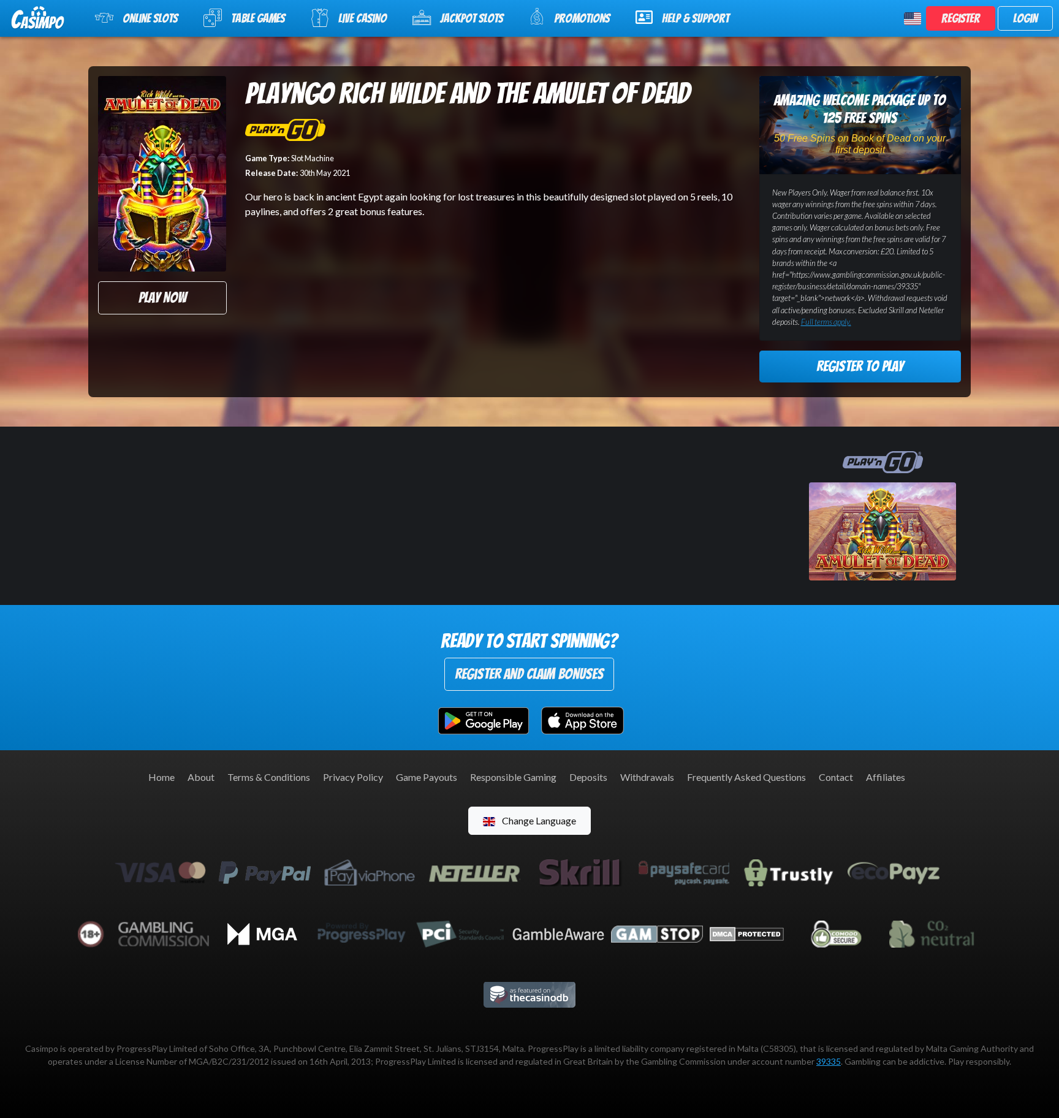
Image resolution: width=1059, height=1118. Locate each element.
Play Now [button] (162, 297)
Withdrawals (647, 777)
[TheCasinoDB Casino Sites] (529, 993)
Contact (836, 777)
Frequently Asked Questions (746, 777)
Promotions (582, 18)
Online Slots (150, 18)
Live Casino (362, 18)
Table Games (258, 18)
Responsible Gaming (513, 777)
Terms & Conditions (268, 777)
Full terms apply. (826, 322)
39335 (828, 1061)
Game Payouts (426, 777)
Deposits (588, 777)
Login (1025, 18)
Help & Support (695, 18)
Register (960, 18)
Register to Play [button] (859, 366)
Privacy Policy (353, 777)
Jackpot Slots (471, 18)
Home (161, 777)
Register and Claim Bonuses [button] (529, 674)
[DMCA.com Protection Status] (747, 932)
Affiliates (885, 777)
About (201, 777)
